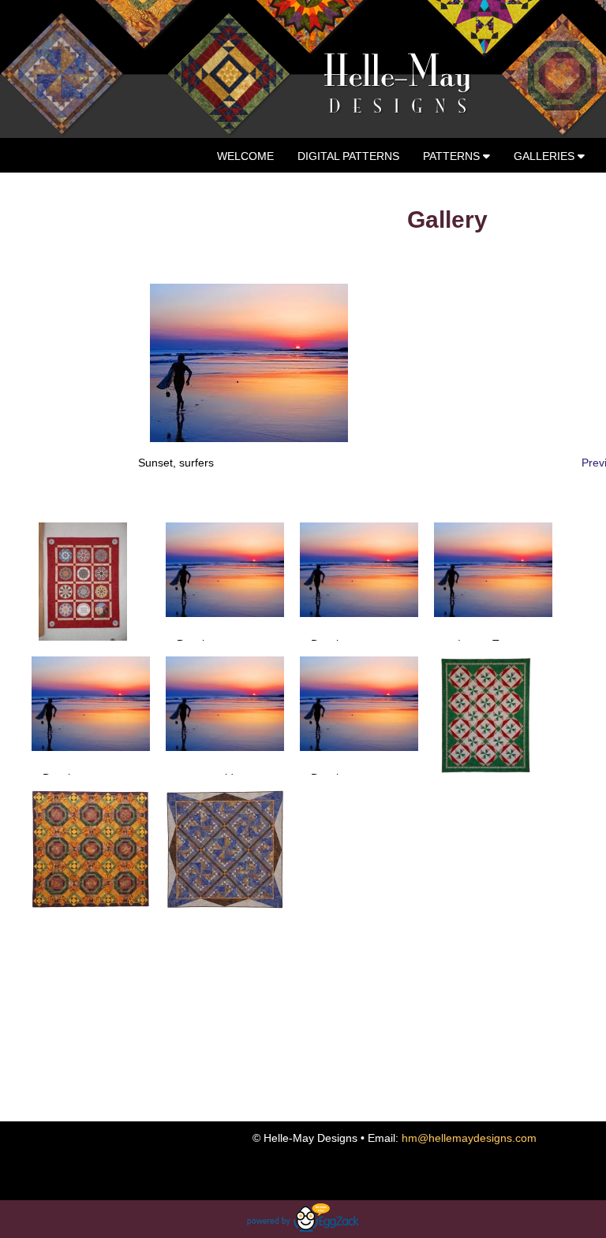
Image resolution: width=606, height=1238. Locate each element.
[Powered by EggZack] (303, 1227)
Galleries (546, 156)
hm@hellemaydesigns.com (469, 1138)
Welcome (245, 156)
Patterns (453, 156)
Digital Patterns (348, 156)
